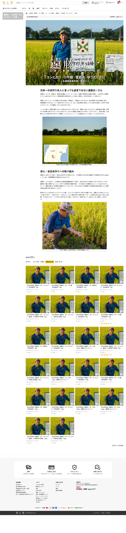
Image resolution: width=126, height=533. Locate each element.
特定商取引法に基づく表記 (22, 488)
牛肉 (51, 8)
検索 (86, 2)
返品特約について (20, 490)
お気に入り (112, 2)
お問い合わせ (97, 471)
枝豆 (38, 8)
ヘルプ (94, 473)
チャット (58, 484)
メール (57, 486)
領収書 (41, 498)
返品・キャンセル (40, 492)
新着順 (42, 261)
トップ (26, 13)
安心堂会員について (41, 500)
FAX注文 (38, 502)
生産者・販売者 (33, 13)
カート (121, 2)
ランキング (65, 8)
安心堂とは (18, 484)
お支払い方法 (51, 471)
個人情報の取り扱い (21, 486)
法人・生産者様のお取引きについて (25, 494)
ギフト (57, 8)
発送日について (40, 486)
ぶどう (24, 8)
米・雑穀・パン (43, 13)
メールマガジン (96, 513)
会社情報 (18, 482)
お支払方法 (38, 490)
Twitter (102, 513)
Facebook (108, 513)
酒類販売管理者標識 (21, 492)
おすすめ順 (36, 261)
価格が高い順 (58, 261)
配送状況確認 (59, 490)
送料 (28, 471)
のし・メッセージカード (42, 496)
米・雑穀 (51, 13)
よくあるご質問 (40, 484)
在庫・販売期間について (42, 494)
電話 (57, 488)
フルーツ (44, 8)
